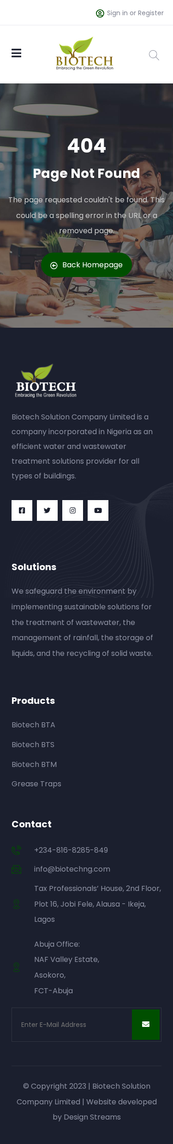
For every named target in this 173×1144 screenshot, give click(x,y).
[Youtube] (98, 510)
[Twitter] (47, 510)
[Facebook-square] (22, 510)
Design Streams (92, 1117)
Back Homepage (92, 264)
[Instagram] (72, 510)
